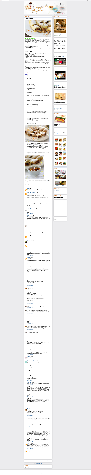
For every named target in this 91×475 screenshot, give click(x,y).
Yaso (47, 180)
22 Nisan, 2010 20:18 (30, 255)
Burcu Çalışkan (29, 240)
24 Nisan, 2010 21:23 (30, 354)
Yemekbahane (29, 257)
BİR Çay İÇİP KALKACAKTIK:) (31, 192)
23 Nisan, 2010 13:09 (30, 323)
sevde (28, 266)
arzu (27, 309)
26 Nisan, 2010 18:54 (30, 380)
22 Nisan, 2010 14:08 (30, 213)
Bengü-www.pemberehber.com (31, 360)
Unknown (28, 188)
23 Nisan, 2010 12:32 (30, 307)
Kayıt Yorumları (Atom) (39, 463)
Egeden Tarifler (29, 382)
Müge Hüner (29, 408)
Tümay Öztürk (29, 325)
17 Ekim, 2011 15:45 (30, 426)
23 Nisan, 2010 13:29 (30, 329)
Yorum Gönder (28, 456)
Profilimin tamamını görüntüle (58, 34)
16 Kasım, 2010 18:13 (30, 421)
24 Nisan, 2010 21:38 (30, 358)
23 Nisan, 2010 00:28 (30, 274)
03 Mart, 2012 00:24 (30, 448)
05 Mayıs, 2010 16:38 (30, 396)
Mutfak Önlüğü (29, 215)
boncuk (28, 235)
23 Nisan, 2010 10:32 (30, 285)
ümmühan (28, 224)
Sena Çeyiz (28, 356)
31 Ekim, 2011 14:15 (30, 441)
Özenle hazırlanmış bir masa (29, 48)
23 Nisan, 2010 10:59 (30, 303)
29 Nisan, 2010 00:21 (30, 384)
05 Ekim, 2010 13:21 (30, 415)
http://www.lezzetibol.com (31, 208)
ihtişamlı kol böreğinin (45, 48)
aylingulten (28, 443)
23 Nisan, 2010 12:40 (30, 313)
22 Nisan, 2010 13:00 (30, 200)
